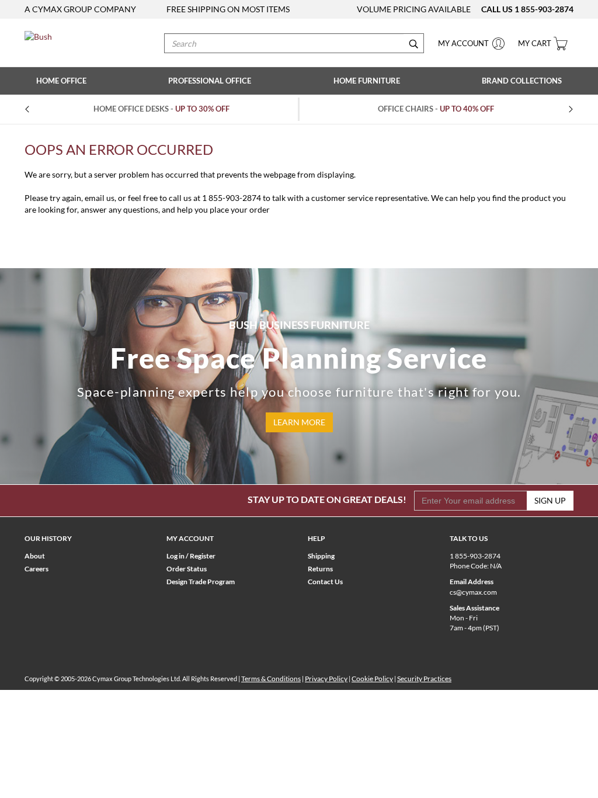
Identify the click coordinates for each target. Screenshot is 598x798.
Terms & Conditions (271, 678)
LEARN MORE (299, 422)
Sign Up (550, 500)
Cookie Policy (372, 678)
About (35, 555)
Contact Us (325, 581)
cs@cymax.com (473, 592)
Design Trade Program (200, 581)
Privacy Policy (326, 678)
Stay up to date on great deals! (327, 499)
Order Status (186, 568)
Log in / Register (190, 555)
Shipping (321, 555)
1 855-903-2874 (543, 9)
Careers (36, 568)
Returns (320, 568)
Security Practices (424, 678)
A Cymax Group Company (80, 9)
